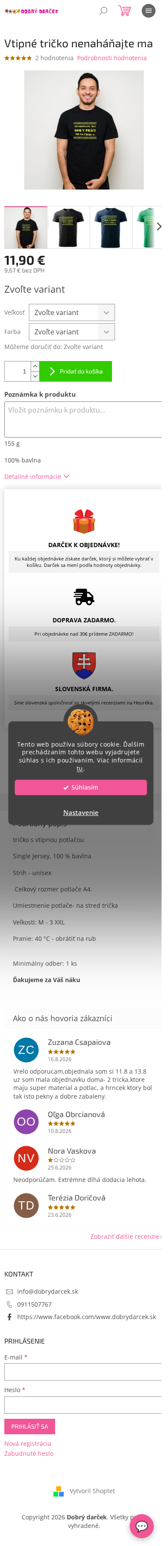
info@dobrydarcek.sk (47, 1291)
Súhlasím (85, 787)
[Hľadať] (103, 10)
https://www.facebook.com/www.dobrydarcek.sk (86, 1317)
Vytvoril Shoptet (92, 1491)
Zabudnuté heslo (28, 1453)
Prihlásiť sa (29, 1426)
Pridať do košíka (81, 371)
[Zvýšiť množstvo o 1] (35, 366)
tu (80, 768)
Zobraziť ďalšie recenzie (124, 1236)
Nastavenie (81, 812)
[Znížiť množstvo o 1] (35, 376)
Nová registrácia (27, 1443)
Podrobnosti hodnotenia (112, 58)
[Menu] (148, 10)
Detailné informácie (32, 476)
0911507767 (34, 1304)
